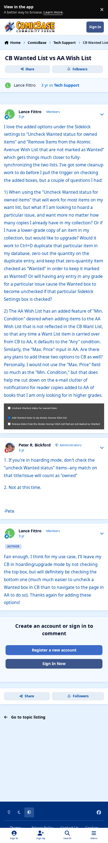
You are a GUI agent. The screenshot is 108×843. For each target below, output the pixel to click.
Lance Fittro (24, 85)
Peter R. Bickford (35, 445)
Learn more (10, 9)
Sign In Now (54, 663)
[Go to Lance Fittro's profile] (8, 85)
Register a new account (54, 650)
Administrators (70, 445)
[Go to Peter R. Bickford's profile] (10, 447)
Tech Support (66, 85)
